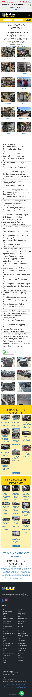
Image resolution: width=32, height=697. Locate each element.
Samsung (3, 577)
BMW (13, 566)
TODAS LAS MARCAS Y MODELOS (16, 555)
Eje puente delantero (8, 631)
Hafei (18, 571)
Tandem (5, 657)
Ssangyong (15, 577)
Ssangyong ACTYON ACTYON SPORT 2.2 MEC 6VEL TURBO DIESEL (5, 452)
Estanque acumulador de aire (9, 634)
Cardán (19, 616)
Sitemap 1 (13, 684)
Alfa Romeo (6, 566)
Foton (26, 569)
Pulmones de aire (22, 650)
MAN (16, 574)
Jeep (17, 572)
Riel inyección (21, 653)
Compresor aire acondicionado (7, 622)
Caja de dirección (7, 615)
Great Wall (14, 571)
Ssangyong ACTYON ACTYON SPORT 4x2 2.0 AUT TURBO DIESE (5, 438)
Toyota (29, 577)
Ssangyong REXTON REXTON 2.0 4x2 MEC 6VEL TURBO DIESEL (6, 495)
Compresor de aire (22, 621)
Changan (23, 566)
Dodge (12, 569)
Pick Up (24, 88)
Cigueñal (20, 620)
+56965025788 (16, 7)
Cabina (5, 613)
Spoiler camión (6, 655)
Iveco (12, 572)
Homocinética (21, 637)
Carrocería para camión (23, 618)
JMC (20, 572)
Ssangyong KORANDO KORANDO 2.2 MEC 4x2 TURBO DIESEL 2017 (15, 495)
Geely (10, 571)
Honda (23, 571)
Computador (21, 623)
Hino (20, 571)
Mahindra (13, 574)
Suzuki (23, 577)
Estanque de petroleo (23, 635)
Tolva (19, 658)
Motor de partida (21, 640)
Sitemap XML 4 (27, 686)
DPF (4, 628)
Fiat (22, 569)
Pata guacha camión (22, 645)
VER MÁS (16, 473)
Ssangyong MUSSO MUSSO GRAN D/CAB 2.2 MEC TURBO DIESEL (26, 512)
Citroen (15, 568)
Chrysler (11, 568)
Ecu (18, 628)
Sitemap (8, 684)
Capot (4, 616)
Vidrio (8, 73)
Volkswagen (13, 578)
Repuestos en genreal (8, 653)
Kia (27, 572)
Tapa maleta (21, 657)
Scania (8, 577)
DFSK (5, 569)
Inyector (5, 638)
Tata (26, 577)
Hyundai (27, 571)
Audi (10, 566)
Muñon (5, 642)
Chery (27, 566)
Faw (20, 569)
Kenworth (23, 572)
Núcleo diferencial (22, 642)
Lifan (6, 574)
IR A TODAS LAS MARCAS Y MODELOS (16, 46)
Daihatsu (26, 568)
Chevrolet (3, 568)
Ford (24, 569)
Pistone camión (21, 647)
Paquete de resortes (8, 643)
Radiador (20, 652)
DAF (23, 568)
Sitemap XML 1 (4, 686)
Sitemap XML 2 (12, 686)
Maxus (19, 574)
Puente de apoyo (22, 648)
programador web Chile (20, 687)
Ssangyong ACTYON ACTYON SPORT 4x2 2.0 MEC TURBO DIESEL (5, 422)
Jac (15, 572)
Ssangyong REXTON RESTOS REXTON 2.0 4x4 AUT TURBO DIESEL (6, 510)
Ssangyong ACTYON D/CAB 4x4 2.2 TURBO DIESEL (5, 467)
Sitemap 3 (23, 684)
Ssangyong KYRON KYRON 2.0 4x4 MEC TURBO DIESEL (16, 539)
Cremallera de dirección (9, 625)
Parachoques (6, 645)
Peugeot (20, 575)
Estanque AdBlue (22, 633)
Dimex (8, 569)
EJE (4, 630)
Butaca (24, 103)
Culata (8, 133)
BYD (20, 566)
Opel (16, 575)
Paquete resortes (24, 118)
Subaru (20, 577)
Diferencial (24, 73)
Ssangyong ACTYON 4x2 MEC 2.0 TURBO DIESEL (27, 454)
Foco (24, 58)
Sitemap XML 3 (19, 686)
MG (6, 575)
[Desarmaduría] (9, 14)
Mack (9, 574)
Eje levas (20, 630)
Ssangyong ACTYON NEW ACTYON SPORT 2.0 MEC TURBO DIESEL (27, 439)
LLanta (8, 88)
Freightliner (5, 571)
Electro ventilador (22, 631)
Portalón (5, 648)
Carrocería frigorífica (8, 618)
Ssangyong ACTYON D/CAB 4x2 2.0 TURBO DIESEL (16, 458)
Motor (8, 58)
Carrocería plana (7, 620)
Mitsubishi (9, 575)
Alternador (8, 103)
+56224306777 (23, 4)
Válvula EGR (21, 660)
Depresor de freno (7, 626)
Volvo (17, 578)
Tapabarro (5, 658)
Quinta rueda (6, 652)
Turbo (4, 660)
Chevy (7, 568)
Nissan (13, 575)
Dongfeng (16, 569)
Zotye (20, 578)
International (5, 572)
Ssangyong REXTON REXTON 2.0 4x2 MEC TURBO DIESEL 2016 (16, 509)
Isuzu (9, 572)
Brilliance (16, 566)
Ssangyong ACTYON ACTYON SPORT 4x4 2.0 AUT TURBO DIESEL (27, 424)
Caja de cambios (8, 118)
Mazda (23, 574)
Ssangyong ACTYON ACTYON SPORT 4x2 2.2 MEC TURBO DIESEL (16, 422)
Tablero (19, 655)
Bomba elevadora (7, 611)
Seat (11, 577)
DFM (29, 568)
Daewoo (19, 568)
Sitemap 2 (18, 684)
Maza (4, 640)
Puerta (24, 133)
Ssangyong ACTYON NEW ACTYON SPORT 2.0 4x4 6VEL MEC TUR (16, 443)
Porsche (24, 575)
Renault (28, 575)
